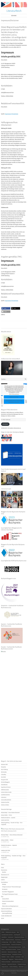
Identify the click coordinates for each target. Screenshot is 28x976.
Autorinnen (10, 937)
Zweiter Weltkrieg (13, 966)
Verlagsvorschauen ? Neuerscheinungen (11, 886)
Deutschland (4, 947)
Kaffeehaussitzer (5, 789)
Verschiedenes (4, 882)
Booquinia (3, 767)
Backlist (4, 872)
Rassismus (4, 964)
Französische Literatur (11, 949)
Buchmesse (17, 939)
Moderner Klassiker (6, 961)
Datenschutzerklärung (6, 911)
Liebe (23, 957)
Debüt (14, 942)
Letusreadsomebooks (6, 799)
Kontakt (4, 903)
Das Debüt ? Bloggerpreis (8, 891)
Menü (14, 15)
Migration (11, 959)
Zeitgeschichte (5, 966)
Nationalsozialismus (16, 961)
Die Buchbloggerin (5, 782)
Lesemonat (17, 957)
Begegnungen (4, 877)
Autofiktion (4, 937)
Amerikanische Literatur (7, 934)
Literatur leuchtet (5, 802)
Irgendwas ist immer (6, 787)
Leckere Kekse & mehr (6, 792)
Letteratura (3, 797)
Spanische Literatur (11, 964)
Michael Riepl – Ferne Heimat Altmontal (10, 812)
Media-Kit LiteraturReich (8, 901)
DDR (10, 942)
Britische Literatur (10, 939)
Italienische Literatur (6, 954)
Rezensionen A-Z (5, 874)
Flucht (3, 949)
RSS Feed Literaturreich (8, 831)
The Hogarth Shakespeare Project (10, 894)
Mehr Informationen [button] (14, 394)
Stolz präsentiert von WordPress (9, 971)
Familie (23, 947)
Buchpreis (24, 939)
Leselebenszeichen (5, 794)
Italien (19, 952)
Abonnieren (5, 424)
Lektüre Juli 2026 (5, 820)
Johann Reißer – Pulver (6, 815)
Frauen (18, 949)
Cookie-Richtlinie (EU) (6, 915)
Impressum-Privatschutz (11, 114)
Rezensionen (4, 870)
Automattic (13, 973)
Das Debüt (3, 777)
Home (2, 867)
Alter (18, 932)
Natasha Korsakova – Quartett (8, 817)
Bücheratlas (4, 772)
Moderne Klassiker (19, 959)
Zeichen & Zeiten (5, 805)
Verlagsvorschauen (22, 964)
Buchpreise (4, 889)
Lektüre (3, 879)
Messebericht (5, 959)
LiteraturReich (14, 10)
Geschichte (4, 952)
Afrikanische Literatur (11, 932)
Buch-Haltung (4, 769)
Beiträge (4, 884)
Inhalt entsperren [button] (14, 397)
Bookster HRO (4, 764)
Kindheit (4, 957)
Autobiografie (17, 934)
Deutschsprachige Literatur (15, 947)
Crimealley (3, 774)
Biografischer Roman (19, 937)
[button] (5, 308)
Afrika (3, 932)
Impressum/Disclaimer (6, 908)
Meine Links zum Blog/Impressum (10, 906)
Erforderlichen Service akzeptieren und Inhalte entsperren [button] (14, 401)
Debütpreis (19, 942)
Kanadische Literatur (17, 954)
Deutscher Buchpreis (16, 944)
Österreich (21, 966)
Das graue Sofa (4, 779)
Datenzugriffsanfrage (7, 913)
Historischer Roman (12, 952)
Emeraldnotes (4, 784)
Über (2, 896)
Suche (2, 918)
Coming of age (5, 942)
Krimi (8, 957)
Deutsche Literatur (6, 944)
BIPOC (3, 939)
